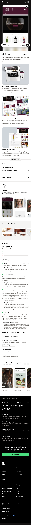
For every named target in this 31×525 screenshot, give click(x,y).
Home (3, 479)
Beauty (3, 474)
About (17, 488)
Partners (18, 491)
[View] (7, 232)
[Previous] (25, 224)
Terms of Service (6, 508)
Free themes (19, 474)
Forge (8, 57)
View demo (22, 45)
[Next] (28, 224)
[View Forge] (20, 207)
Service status (19, 496)
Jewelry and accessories (8, 476)
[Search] (25, 2)
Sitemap (4, 518)
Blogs (3, 496)
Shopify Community (7, 493)
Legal (17, 493)
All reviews (5, 259)
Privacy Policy (5, 511)
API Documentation (6, 491)
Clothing (4, 471)
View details (5, 345)
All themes (14, 336)
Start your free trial (15, 454)
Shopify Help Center (7, 488)
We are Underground (8, 61)
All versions (12, 345)
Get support (6, 336)
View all (19, 363)
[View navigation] (28, 2)
